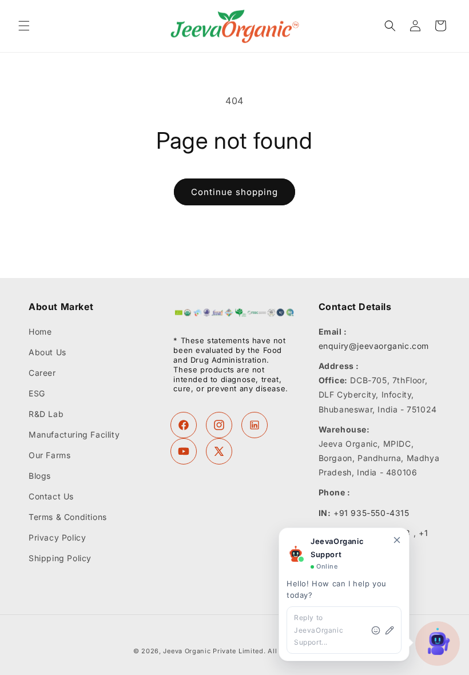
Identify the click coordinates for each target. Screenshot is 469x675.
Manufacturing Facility (74, 434)
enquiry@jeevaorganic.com (374, 346)
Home (40, 331)
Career (42, 373)
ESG (37, 393)
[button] (24, 25)
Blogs (40, 476)
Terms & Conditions (68, 517)
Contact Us (51, 496)
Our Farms (49, 455)
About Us (47, 352)
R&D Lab (46, 414)
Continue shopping (234, 191)
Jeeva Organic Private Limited (213, 651)
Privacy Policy (57, 537)
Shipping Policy (60, 558)
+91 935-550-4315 (371, 513)
